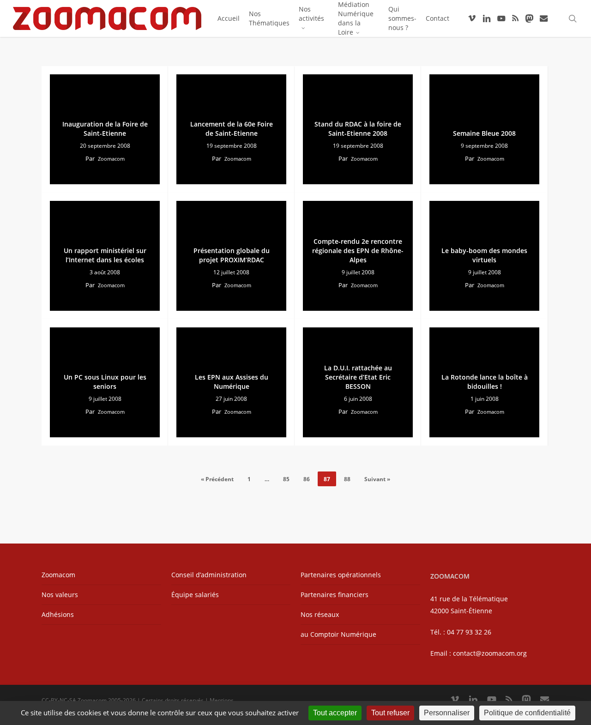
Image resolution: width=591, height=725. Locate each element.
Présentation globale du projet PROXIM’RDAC (231, 255)
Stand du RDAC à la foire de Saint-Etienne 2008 (357, 129)
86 (306, 479)
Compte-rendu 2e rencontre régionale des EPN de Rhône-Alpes (358, 250)
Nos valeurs (60, 594)
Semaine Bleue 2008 (484, 133)
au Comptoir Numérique (338, 634)
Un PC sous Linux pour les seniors (105, 382)
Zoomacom (111, 158)
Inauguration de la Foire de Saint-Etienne (105, 129)
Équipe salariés (195, 594)
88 (347, 479)
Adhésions (58, 614)
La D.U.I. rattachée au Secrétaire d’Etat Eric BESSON (358, 377)
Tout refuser (390, 713)
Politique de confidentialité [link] (527, 713)
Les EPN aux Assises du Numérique (231, 382)
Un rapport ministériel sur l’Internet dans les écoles (105, 255)
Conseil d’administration (209, 574)
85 (286, 479)
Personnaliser (447, 713)
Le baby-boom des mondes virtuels (484, 255)
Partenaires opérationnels (341, 574)
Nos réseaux (320, 614)
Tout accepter (335, 713)
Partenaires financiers (334, 594)
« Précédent (217, 479)
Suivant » (377, 479)
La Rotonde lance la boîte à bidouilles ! (484, 382)
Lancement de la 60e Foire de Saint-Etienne (231, 129)
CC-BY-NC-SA (59, 700)
